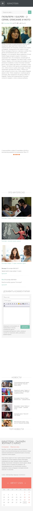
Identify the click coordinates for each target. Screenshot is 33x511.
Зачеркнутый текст (10, 304)
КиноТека (12, 3)
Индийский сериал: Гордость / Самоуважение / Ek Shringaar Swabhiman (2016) (22, 392)
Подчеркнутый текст (8, 304)
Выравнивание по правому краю (16, 304)
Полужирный (4, 304)
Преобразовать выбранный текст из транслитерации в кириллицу (27, 304)
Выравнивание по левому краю (13, 304)
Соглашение (5, 447)
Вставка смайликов (19, 304)
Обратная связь (14, 447)
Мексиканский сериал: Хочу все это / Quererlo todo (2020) (21, 422)
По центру (14, 304)
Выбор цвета (21, 304)
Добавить (25, 327)
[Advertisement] (16, 95)
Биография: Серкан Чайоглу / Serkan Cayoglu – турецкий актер (21, 407)
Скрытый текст (23, 304)
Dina (3, 279)
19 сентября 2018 (7, 23)
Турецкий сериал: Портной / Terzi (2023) (21, 414)
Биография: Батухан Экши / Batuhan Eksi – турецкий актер (22, 399)
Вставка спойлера (4, 306)
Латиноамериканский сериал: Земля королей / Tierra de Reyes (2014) (21, 384)
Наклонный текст (6, 304)
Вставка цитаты (25, 304)
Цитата (4, 273)
